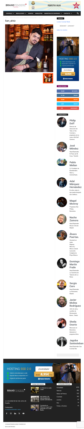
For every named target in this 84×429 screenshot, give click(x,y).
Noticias (59, 390)
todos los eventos (62, 30)
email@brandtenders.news (13, 409)
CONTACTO (67, 13)
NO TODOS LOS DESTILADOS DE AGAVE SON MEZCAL (46, 398)
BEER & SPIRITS (20, 13)
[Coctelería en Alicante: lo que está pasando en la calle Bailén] (35, 408)
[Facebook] (7, 413)
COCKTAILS (9, 13)
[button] (77, 13)
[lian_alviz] (29, 48)
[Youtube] (24, 413)
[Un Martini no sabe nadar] (35, 390)
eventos (59, 400)
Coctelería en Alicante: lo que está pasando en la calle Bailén (46, 408)
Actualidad (60, 387)
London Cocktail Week (63, 22)
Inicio (6, 17)
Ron (58, 403)
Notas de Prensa (62, 393)
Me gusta (75, 91)
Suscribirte (74, 108)
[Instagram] (11, 413)
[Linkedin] (15, 413)
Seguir (76, 95)
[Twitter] (20, 413)
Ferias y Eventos (62, 406)
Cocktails (59, 397)
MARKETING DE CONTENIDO (52, 13)
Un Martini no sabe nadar (46, 388)
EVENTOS (30, 13)
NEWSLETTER (38, 13)
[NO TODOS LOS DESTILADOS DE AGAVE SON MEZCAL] (35, 399)
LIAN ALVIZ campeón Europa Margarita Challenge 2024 (23, 17)
